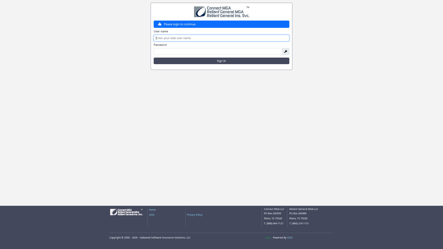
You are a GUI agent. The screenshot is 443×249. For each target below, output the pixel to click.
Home (152, 209)
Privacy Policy (194, 214)
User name (161, 31)
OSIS (152, 214)
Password (160, 45)
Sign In (221, 61)
